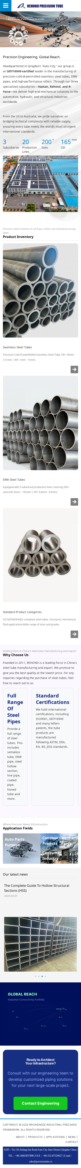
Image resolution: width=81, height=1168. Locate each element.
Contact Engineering (40, 1103)
